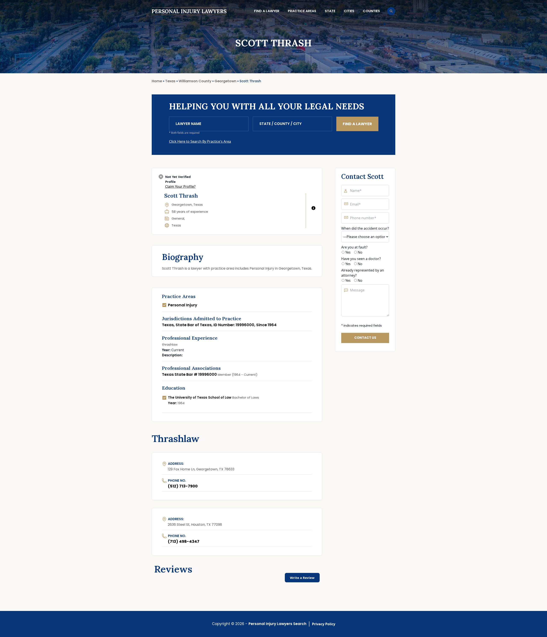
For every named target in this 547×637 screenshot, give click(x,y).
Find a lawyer (266, 11)
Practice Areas (302, 11)
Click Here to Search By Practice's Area (200, 141)
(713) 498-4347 (183, 541)
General (178, 218)
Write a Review (302, 577)
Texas (176, 225)
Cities (349, 11)
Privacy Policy (323, 624)
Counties (371, 11)
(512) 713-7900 (183, 486)
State (330, 11)
